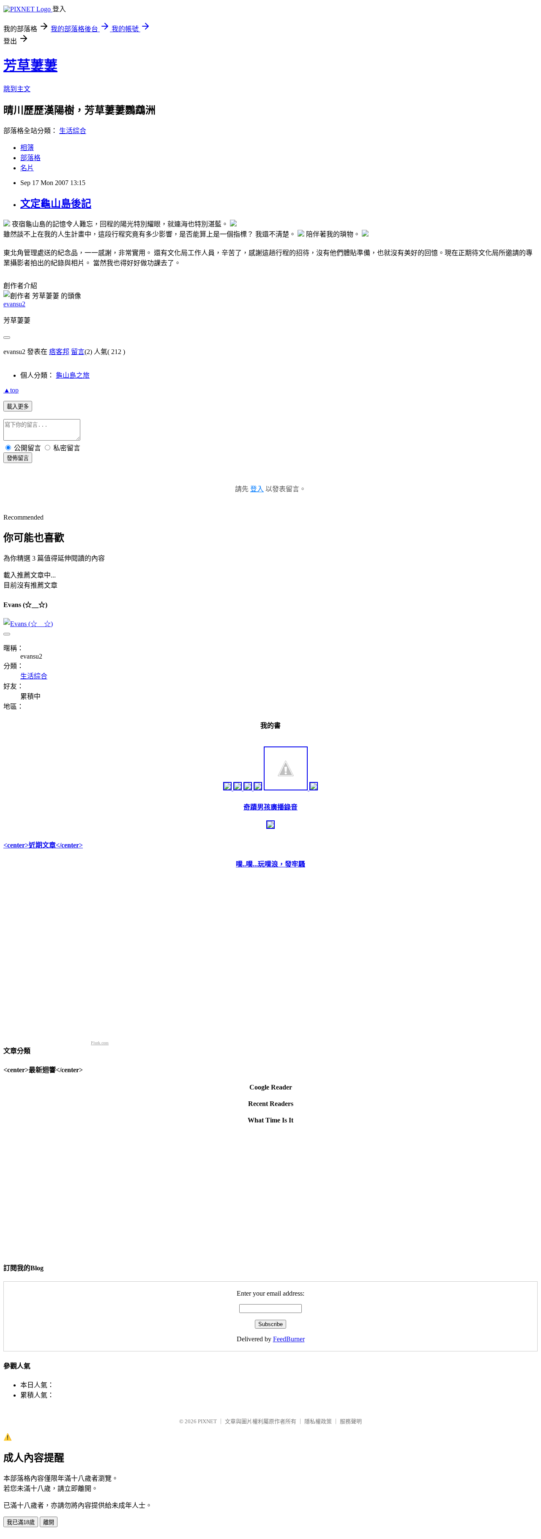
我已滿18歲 (21, 1522)
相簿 (27, 147)
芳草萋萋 (30, 65)
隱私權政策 (318, 1421)
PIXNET (207, 1421)
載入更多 (18, 406)
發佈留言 (18, 458)
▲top (11, 390)
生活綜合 (72, 130)
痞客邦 (59, 351)
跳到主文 (16, 89)
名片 (27, 168)
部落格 (30, 157)
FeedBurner (289, 1339)
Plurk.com (100, 1043)
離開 (48, 1522)
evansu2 (14, 304)
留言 (78, 351)
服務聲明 (351, 1421)
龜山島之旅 (73, 375)
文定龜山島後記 (55, 203)
